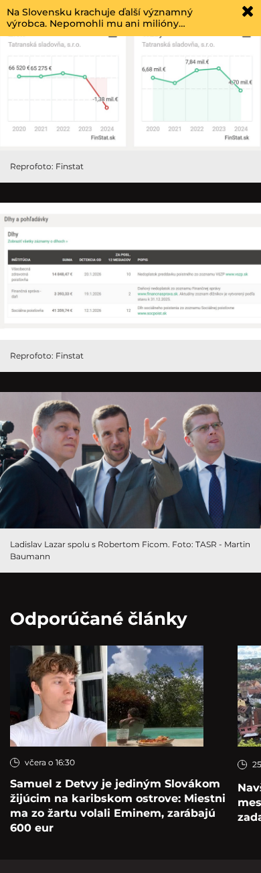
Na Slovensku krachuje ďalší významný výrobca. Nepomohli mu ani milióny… (100, 17)
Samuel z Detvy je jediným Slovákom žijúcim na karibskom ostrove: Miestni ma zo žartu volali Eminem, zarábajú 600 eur (118, 805)
